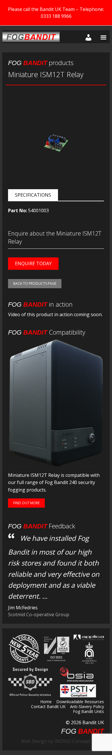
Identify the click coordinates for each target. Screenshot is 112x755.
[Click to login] (87, 36)
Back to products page (34, 283)
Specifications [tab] (33, 195)
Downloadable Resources (80, 702)
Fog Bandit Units (88, 712)
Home (46, 702)
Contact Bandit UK (48, 707)
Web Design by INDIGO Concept (57, 741)
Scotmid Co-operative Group (38, 614)
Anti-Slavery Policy (87, 707)
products (41, 62)
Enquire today (33, 263)
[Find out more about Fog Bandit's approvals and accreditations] (56, 648)
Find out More (26, 502)
